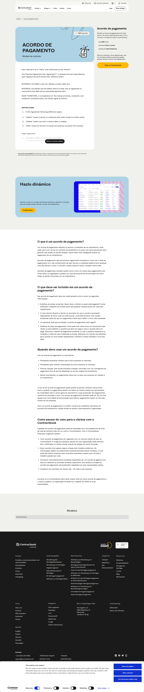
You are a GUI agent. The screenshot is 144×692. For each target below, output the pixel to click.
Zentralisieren (20, 565)
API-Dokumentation (107, 566)
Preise (17, 571)
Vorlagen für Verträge (120, 567)
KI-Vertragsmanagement (55, 576)
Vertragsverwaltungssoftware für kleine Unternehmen (83, 566)
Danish (17, 634)
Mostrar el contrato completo (55, 141)
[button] (113, 3)
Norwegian (19, 643)
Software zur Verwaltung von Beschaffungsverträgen (81, 587)
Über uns (18, 608)
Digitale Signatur (52, 568)
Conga (50, 622)
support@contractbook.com (24, 659)
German (18, 637)
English (18, 631)
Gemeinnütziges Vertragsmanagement (84, 583)
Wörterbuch (120, 577)
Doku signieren (53, 607)
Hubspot (105, 560)
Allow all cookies (127, 666)
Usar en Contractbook (113, 65)
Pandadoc (51, 610)
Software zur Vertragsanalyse (57, 579)
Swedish (18, 640)
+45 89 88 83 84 (65, 659)
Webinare (119, 560)
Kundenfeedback (122, 563)
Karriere (18, 610)
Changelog (19, 577)
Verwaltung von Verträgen (55, 565)
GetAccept (52, 619)
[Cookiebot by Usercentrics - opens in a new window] (12, 688)
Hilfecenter (114, 608)
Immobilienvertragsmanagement (82, 591)
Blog (118, 574)
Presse (17, 619)
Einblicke (18, 568)
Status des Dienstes (117, 610)
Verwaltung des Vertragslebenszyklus (54, 561)
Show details (102, 688)
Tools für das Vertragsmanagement (83, 570)
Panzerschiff (52, 616)
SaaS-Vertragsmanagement (81, 594)
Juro (49, 613)
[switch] (56, 688)
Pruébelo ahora (28, 210)
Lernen (118, 571)
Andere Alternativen (55, 625)
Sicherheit (19, 574)
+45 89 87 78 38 (82, 614)
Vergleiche (52, 603)
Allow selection (127, 673)
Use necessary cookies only (127, 679)
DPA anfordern (20, 613)
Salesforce (106, 563)
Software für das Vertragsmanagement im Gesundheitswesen (85, 579)
